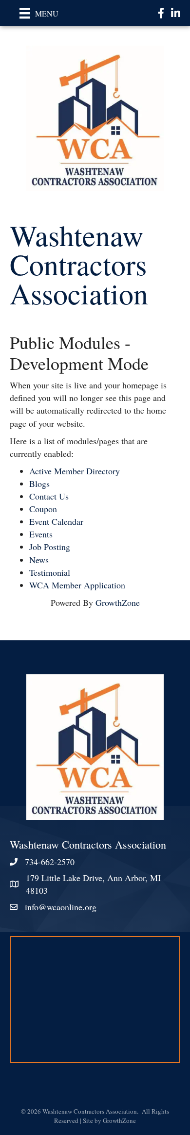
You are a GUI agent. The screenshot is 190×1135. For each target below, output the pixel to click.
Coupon (43, 509)
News (39, 560)
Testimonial (49, 572)
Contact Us (49, 496)
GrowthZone (117, 602)
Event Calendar (56, 521)
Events (41, 534)
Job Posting (49, 546)
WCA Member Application (77, 585)
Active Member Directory (74, 471)
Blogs (39, 483)
